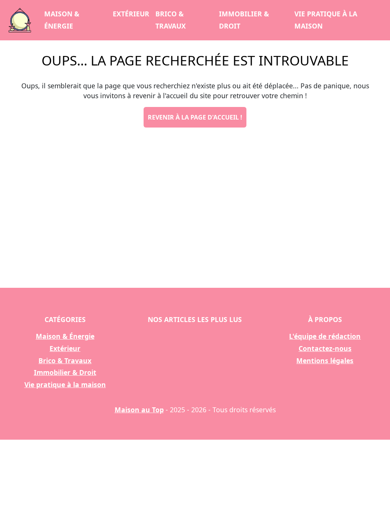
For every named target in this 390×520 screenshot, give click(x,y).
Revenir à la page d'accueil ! (195, 117)
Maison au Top (139, 409)
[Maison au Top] (20, 20)
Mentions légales (324, 360)
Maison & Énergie (61, 19)
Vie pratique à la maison (325, 19)
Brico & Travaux (170, 19)
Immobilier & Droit (244, 19)
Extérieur (131, 13)
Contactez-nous (325, 348)
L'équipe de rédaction (325, 336)
